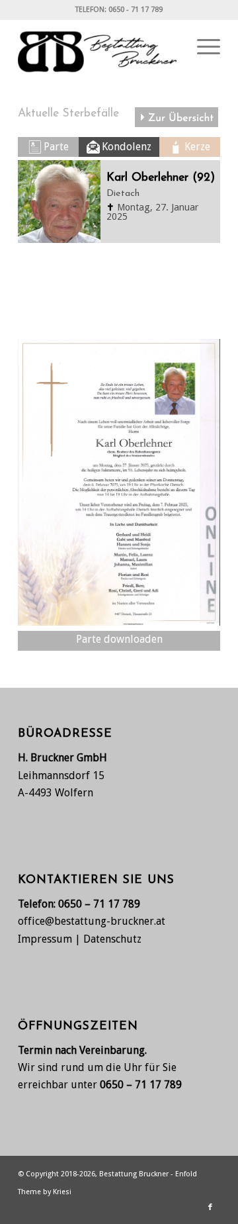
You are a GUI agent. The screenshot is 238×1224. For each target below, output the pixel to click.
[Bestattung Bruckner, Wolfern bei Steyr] (99, 47)
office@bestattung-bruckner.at (91, 921)
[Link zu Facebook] (210, 1207)
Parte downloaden (119, 639)
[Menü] (202, 47)
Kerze (197, 146)
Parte (56, 146)
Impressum (45, 939)
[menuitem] (202, 47)
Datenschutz (112, 939)
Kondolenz (126, 146)
